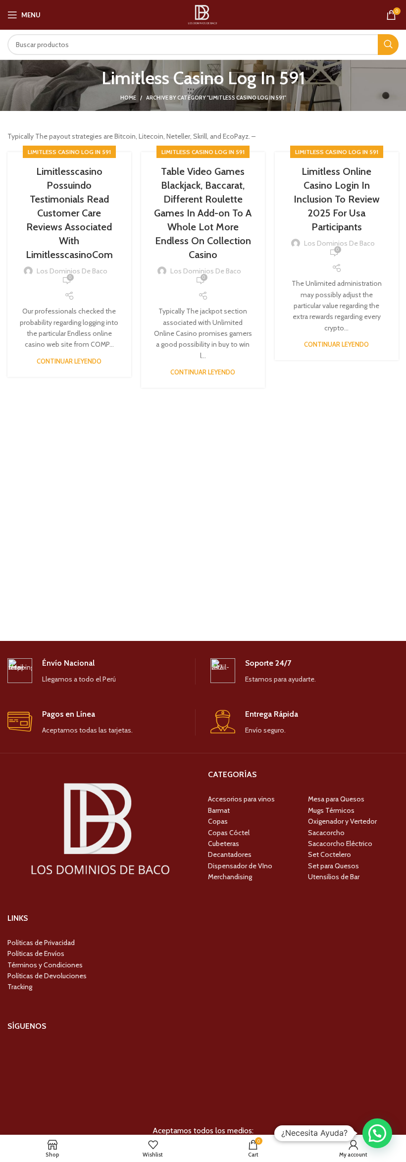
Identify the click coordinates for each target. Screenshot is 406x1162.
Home (128, 97)
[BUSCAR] (388, 44)
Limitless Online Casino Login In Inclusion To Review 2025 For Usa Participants (337, 199)
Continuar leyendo (69, 361)
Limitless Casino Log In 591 (69, 152)
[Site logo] (203, 13)
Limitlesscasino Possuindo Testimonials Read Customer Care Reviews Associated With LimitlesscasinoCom (69, 213)
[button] (377, 1133)
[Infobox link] (101, 671)
